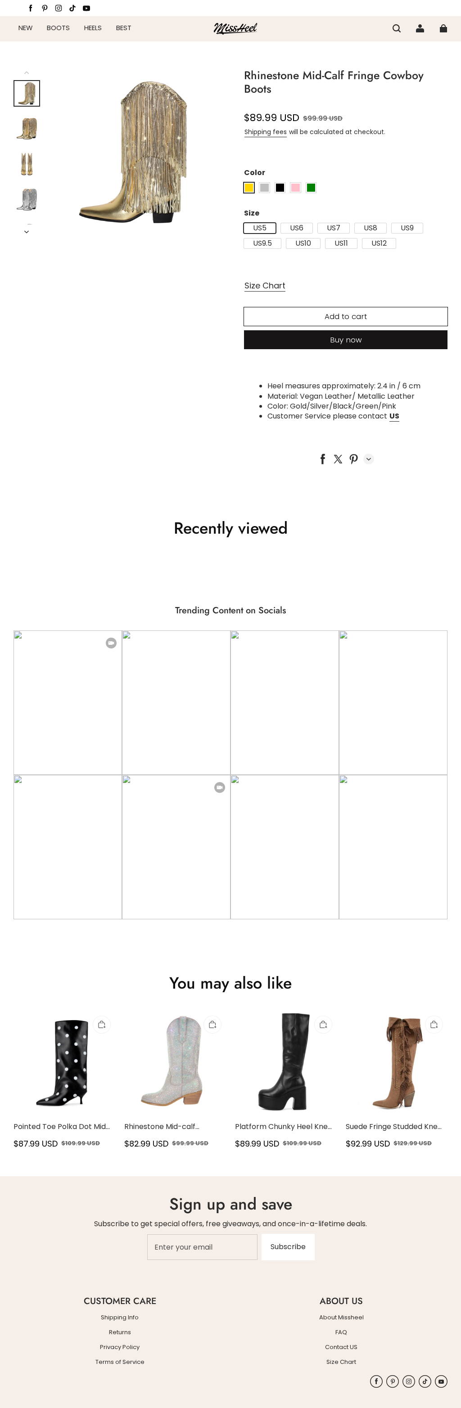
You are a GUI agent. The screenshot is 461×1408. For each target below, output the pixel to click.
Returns (120, 1332)
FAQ (341, 1332)
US (394, 416)
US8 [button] (370, 228)
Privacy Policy (120, 1347)
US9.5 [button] (262, 243)
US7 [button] (333, 228)
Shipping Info (120, 1318)
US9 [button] (407, 228)
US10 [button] (303, 243)
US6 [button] (296, 228)
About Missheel (341, 1318)
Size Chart (264, 285)
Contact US (341, 1347)
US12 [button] (379, 243)
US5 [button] (260, 228)
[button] (396, 28)
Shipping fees (265, 131)
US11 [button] (341, 243)
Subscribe (288, 1247)
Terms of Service (120, 1362)
